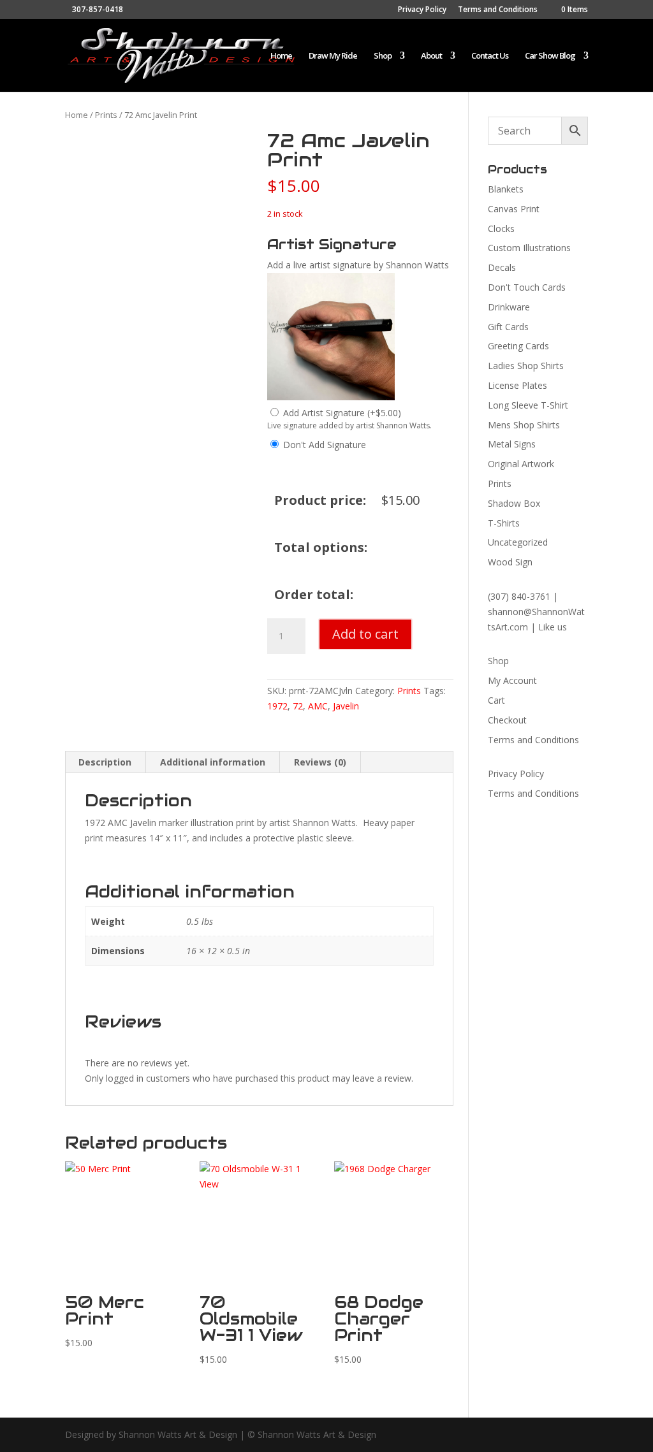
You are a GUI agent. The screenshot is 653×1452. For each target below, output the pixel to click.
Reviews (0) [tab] (320, 762)
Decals (502, 267)
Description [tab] (104, 762)
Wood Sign (510, 562)
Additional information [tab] (212, 762)
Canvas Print (513, 209)
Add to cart (365, 634)
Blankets (506, 189)
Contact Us (489, 56)
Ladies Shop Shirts (526, 365)
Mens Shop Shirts (524, 425)
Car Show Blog (550, 56)
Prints (106, 114)
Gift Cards (508, 327)
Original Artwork (521, 464)
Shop (383, 56)
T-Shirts (504, 523)
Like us (552, 627)
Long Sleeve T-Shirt (528, 405)
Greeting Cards (518, 346)
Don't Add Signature (324, 445)
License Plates (517, 385)
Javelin (346, 706)
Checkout (507, 720)
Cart (496, 700)
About (431, 56)
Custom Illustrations (529, 248)
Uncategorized (518, 542)
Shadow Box (514, 503)
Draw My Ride (333, 56)
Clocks (501, 228)
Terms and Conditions (498, 10)
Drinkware (509, 307)
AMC (318, 706)
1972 (277, 706)
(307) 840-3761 (519, 596)
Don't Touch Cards (527, 287)
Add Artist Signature (342, 413)
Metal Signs (512, 444)
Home (281, 56)
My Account (512, 680)
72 (298, 706)
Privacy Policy (422, 10)
